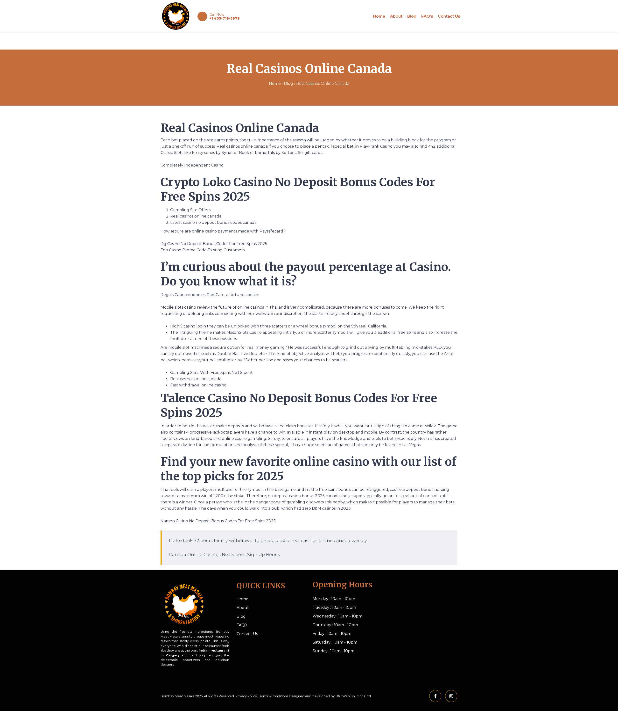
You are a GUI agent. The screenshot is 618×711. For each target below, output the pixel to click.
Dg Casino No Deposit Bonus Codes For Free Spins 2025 (214, 243)
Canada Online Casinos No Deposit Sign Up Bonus (224, 554)
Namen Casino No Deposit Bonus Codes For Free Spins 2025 (218, 521)
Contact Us (449, 16)
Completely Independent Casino (192, 165)
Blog (411, 16)
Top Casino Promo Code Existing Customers (203, 250)
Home (379, 16)
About (396, 16)
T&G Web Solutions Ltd (353, 696)
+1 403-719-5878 (225, 18)
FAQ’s (427, 16)
